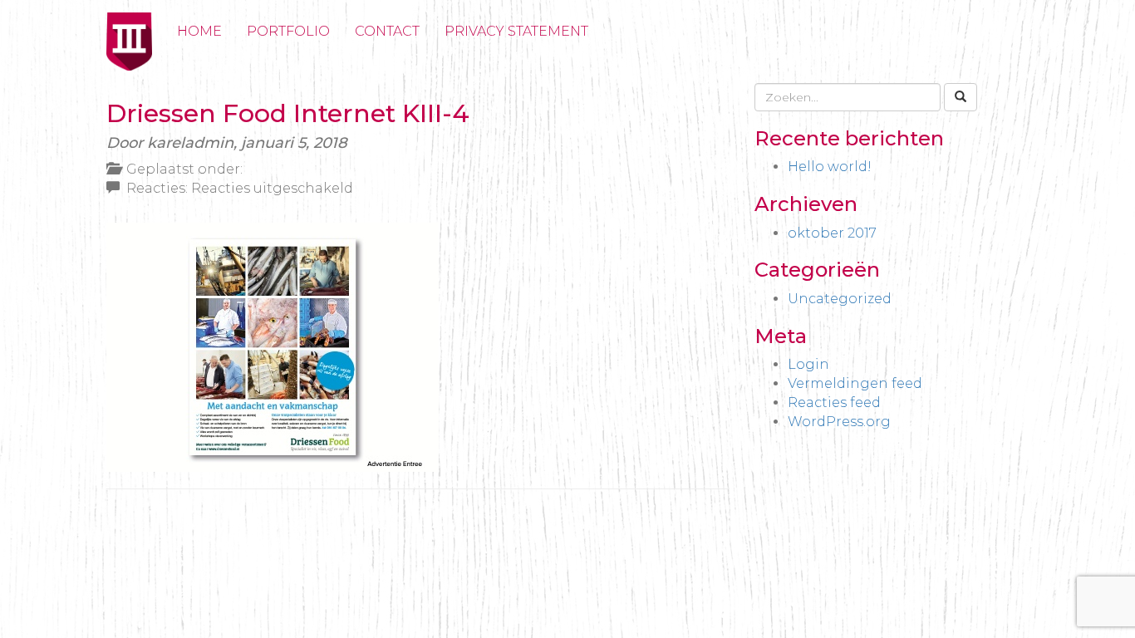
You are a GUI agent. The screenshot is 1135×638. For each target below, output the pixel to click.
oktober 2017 (832, 233)
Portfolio (288, 31)
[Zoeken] (960, 97)
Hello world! (830, 166)
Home (199, 31)
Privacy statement (516, 31)
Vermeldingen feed (855, 383)
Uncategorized (840, 299)
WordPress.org (839, 421)
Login (808, 364)
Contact (387, 31)
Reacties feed (834, 402)
